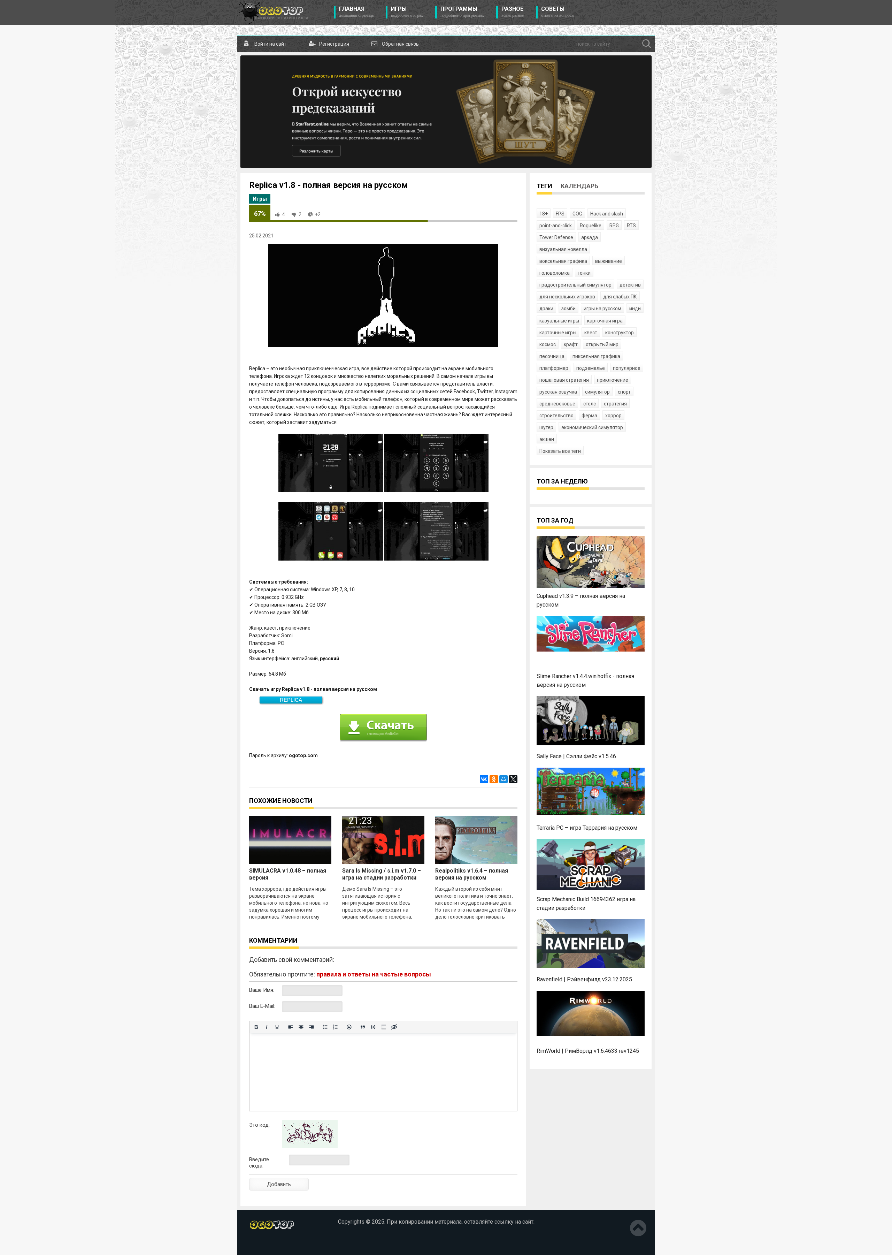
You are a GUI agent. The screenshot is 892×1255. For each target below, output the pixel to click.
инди (635, 308)
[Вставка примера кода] (373, 1027)
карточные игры (557, 332)
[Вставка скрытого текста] (394, 1027)
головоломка (554, 273)
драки (546, 308)
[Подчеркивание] (277, 1027)
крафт (571, 344)
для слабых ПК (620, 296)
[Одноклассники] (494, 779)
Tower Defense (556, 237)
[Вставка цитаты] (362, 1027)
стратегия (615, 403)
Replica (291, 700)
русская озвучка (558, 392)
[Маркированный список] (325, 1027)
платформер (553, 368)
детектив (630, 285)
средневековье (557, 403)
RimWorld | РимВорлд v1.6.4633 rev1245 (588, 1051)
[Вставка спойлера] (383, 1027)
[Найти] (646, 44)
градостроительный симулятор (575, 285)
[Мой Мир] (503, 779)
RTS (631, 225)
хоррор (613, 415)
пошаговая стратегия (564, 380)
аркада (589, 237)
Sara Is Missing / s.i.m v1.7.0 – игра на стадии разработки (381, 874)
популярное (626, 368)
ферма (589, 415)
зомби (568, 308)
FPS (560, 213)
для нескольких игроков (567, 296)
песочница (551, 356)
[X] (513, 779)
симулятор (597, 392)
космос (547, 344)
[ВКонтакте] (484, 779)
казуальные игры (559, 321)
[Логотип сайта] (272, 12)
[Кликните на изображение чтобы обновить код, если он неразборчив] (310, 1146)
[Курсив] (266, 1027)
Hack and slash (606, 213)
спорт (624, 392)
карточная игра (605, 321)
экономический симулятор (592, 427)
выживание (608, 261)
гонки (584, 273)
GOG (577, 213)
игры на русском (602, 308)
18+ (543, 213)
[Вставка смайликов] (349, 1027)
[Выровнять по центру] (301, 1027)
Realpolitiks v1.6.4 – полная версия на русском (471, 874)
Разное (512, 12)
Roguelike (590, 225)
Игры (407, 12)
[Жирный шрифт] (256, 1027)
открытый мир (602, 344)
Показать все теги (560, 451)
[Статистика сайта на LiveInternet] (264, 1244)
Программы (462, 12)
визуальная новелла (563, 249)
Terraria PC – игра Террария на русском (587, 827)
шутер (546, 427)
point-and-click (555, 225)
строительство (556, 415)
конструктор (619, 332)
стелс (589, 403)
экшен (546, 439)
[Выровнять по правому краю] (311, 1027)
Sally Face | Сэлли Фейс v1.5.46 (576, 756)
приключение (612, 380)
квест (590, 332)
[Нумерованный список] (335, 1027)
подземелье (590, 368)
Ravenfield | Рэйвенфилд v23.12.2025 (584, 979)
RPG (614, 225)
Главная (356, 12)
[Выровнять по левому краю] (290, 1027)
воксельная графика (563, 261)
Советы (557, 12)
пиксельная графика (596, 356)
